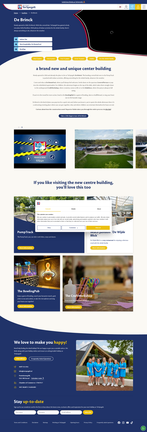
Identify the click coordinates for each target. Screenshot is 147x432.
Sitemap (45, 422)
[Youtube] (127, 422)
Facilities (24, 13)
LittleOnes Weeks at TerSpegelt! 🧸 (73, 2)
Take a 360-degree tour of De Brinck (73, 116)
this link (108, 109)
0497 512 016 (23, 367)
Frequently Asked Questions (41, 359)
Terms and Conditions (20, 422)
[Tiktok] (131, 422)
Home (16, 13)
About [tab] (99, 209)
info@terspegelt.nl (25, 371)
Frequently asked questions (105, 422)
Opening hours (74, 422)
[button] (19, 127)
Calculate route (36, 378)
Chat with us (20, 358)
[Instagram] (123, 422)
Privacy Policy (88, 422)
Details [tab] (73, 209)
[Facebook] (119, 422)
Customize (72, 228)
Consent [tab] (48, 209)
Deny (49, 228)
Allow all (98, 228)
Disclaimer (35, 422)
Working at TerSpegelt (59, 422)
